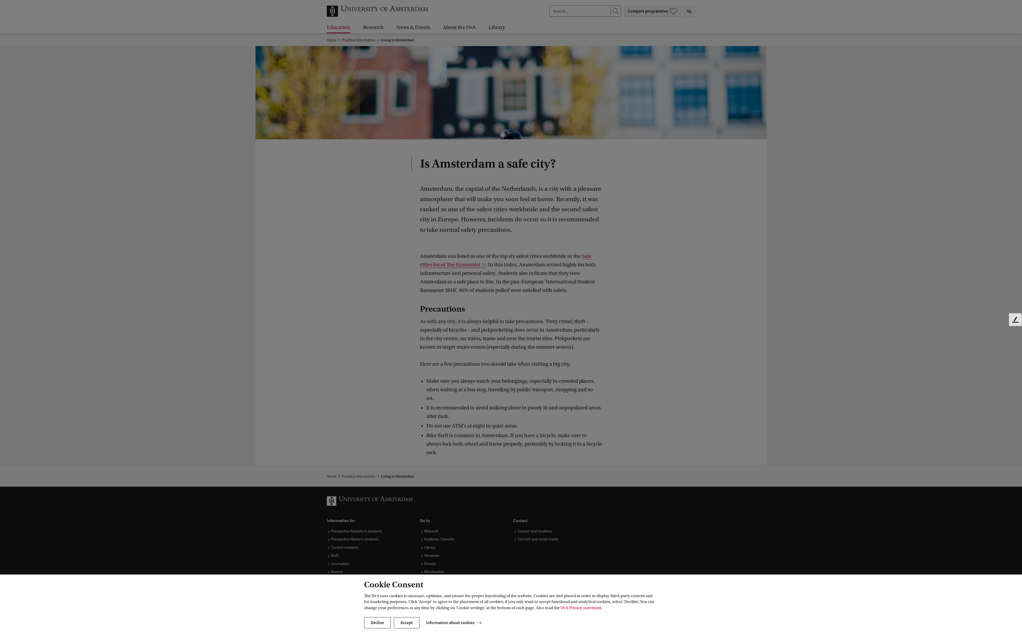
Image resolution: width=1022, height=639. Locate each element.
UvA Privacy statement (581, 607)
